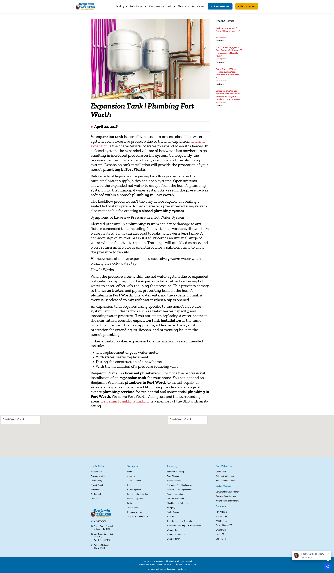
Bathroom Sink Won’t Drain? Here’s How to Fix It (229, 31)
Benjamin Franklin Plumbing (125, 401)
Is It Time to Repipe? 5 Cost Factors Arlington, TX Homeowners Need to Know (229, 51)
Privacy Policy (143, 564)
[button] (220, 6)
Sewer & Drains (136, 6)
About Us (182, 6)
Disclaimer (167, 564)
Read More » (220, 41)
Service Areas (198, 6)
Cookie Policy (178, 564)
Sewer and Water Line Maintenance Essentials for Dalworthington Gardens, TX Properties (228, 95)
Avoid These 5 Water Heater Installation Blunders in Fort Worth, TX (228, 73)
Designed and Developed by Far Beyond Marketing (167, 569)
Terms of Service (155, 564)
